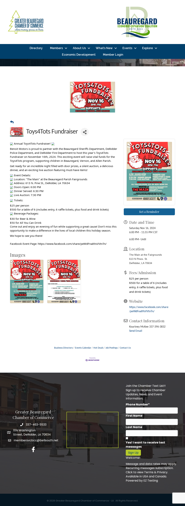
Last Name (134, 427)
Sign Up (133, 453)
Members (56, 48)
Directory (36, 48)
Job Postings (112, 348)
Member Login (113, 54)
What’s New (104, 48)
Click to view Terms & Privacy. (147, 472)
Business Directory (63, 348)
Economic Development (79, 54)
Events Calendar (83, 348)
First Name (134, 416)
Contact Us (125, 348)
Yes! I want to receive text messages (145, 444)
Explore (147, 48)
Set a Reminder (149, 212)
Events (127, 48)
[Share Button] (85, 132)
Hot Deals (98, 348)
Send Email (135, 331)
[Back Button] (12, 122)
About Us (79, 48)
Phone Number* (138, 404)
